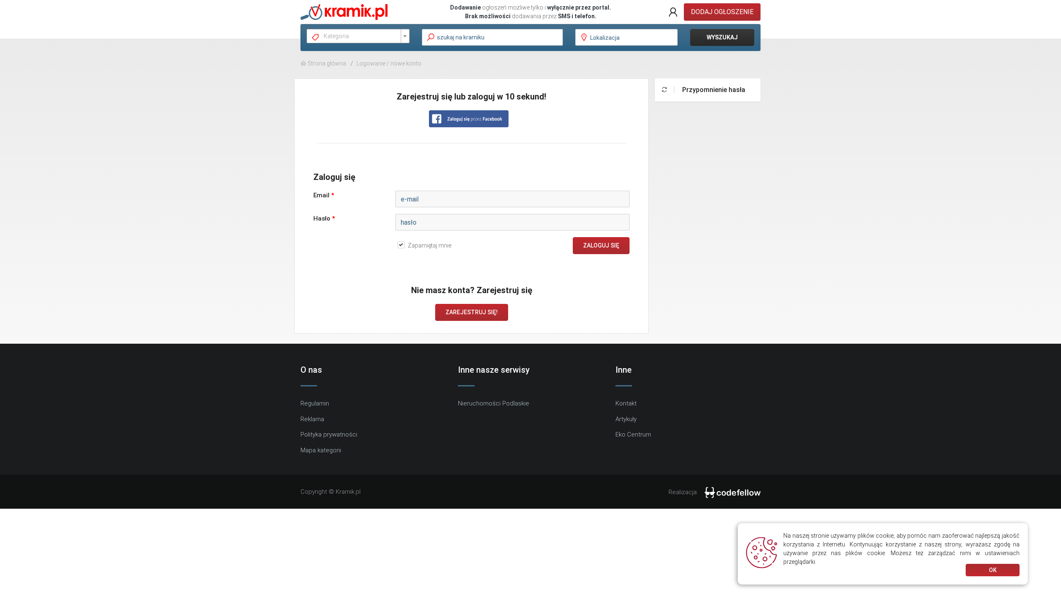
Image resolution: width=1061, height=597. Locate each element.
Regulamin (314, 403)
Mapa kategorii (320, 450)
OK (993, 570)
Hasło (324, 218)
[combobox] (358, 36)
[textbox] (361, 36)
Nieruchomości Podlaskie (493, 403)
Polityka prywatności (328, 434)
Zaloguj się (601, 245)
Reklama (312, 419)
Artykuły (626, 419)
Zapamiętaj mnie (429, 245)
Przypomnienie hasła (713, 90)
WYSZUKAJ (722, 37)
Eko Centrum (633, 434)
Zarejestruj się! (472, 312)
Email (323, 195)
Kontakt (626, 403)
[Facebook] (469, 118)
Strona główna (326, 63)
